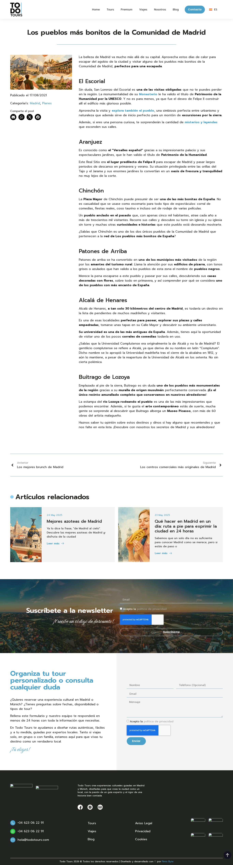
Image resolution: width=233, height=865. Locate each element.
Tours (110, 10)
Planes (47, 103)
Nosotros (160, 10)
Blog (176, 10)
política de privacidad (152, 609)
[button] (13, 117)
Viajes (143, 10)
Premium (126, 10)
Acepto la (145, 609)
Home (96, 10)
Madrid (35, 103)
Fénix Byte (167, 861)
